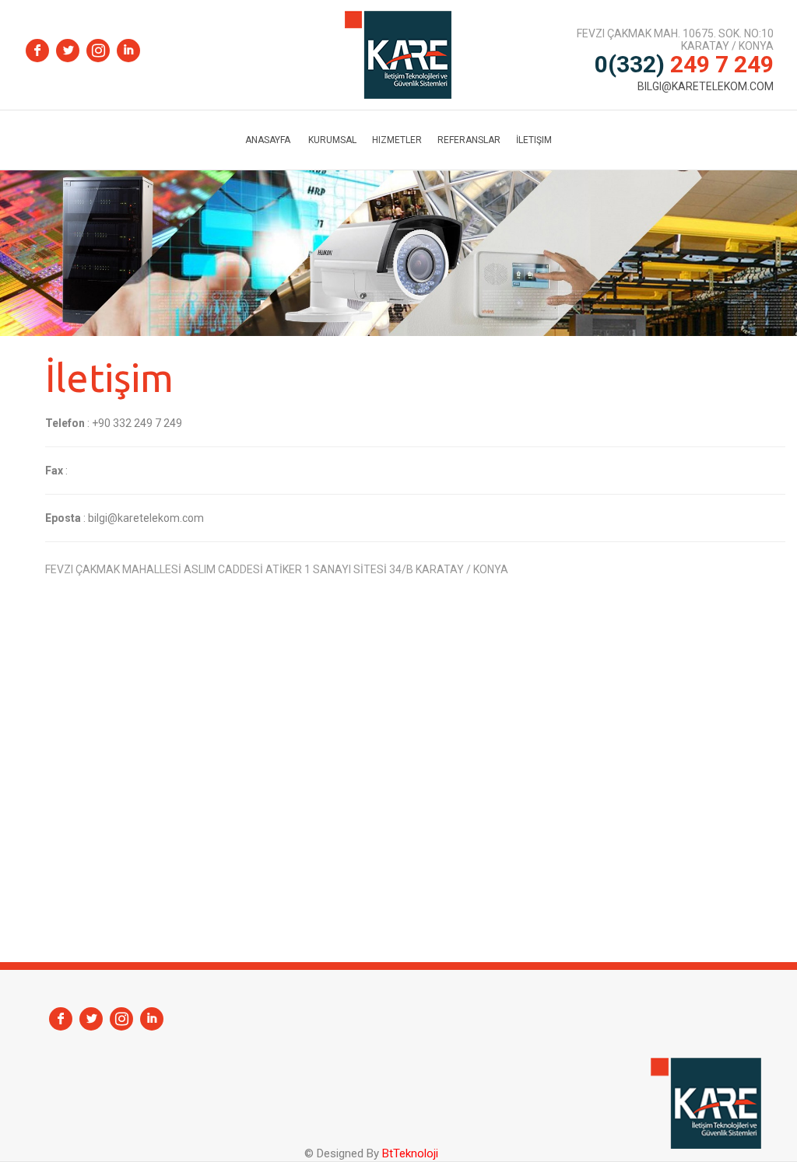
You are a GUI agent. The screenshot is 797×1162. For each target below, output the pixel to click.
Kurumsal (332, 140)
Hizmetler (397, 140)
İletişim (534, 140)
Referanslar (468, 140)
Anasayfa (267, 140)
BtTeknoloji (408, 1153)
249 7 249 (684, 64)
